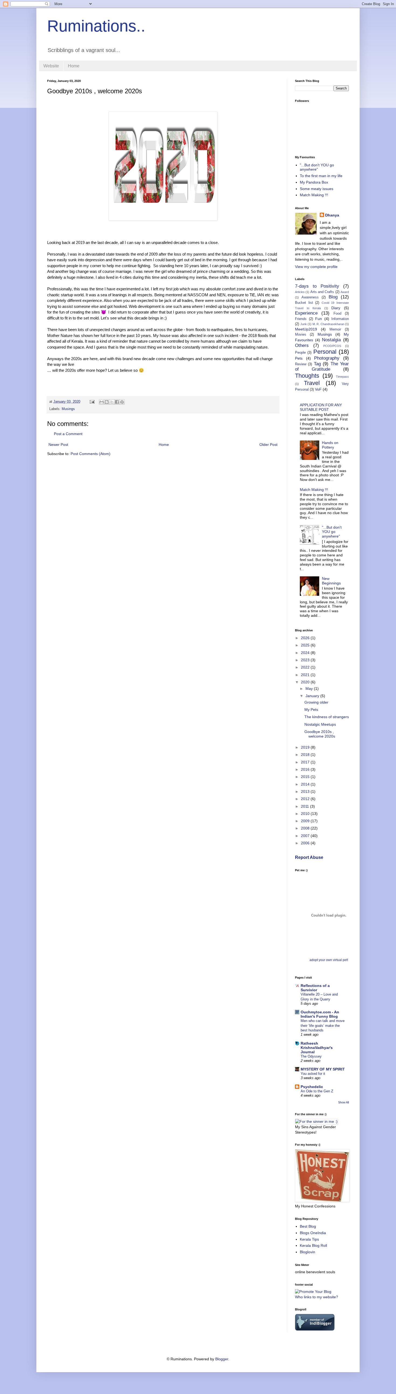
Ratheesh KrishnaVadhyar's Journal (317, 1047)
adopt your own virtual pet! (329, 960)
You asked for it (313, 1074)
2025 (306, 645)
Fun (318, 318)
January (312, 696)
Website (51, 66)
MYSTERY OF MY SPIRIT (323, 1069)
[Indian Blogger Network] (315, 1329)
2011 (305, 806)
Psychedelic (312, 1087)
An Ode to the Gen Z (317, 1091)
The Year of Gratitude (322, 366)
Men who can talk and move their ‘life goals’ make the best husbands (323, 1025)
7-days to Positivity (317, 286)
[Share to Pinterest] (122, 402)
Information (340, 319)
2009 (306, 821)
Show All (343, 1102)
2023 (306, 660)
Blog (333, 297)
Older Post (268, 444)
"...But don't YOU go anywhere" (317, 167)
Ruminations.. (96, 26)
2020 (306, 682)
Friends (301, 319)
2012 (306, 799)
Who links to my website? (316, 1297)
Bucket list (304, 303)
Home (73, 66)
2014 (306, 784)
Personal (324, 351)
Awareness (310, 297)
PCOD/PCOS (332, 345)
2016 (306, 769)
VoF (318, 389)
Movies (300, 334)
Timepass (342, 376)
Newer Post (58, 444)
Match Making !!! (314, 195)
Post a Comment (68, 434)
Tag (317, 363)
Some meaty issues (316, 189)
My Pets (311, 709)
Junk (303, 324)
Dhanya (332, 215)
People (300, 352)
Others (302, 345)
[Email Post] (92, 402)
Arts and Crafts (322, 292)
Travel (312, 383)
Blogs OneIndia (313, 1233)
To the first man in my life (321, 176)
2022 (306, 667)
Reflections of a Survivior (315, 987)
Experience (306, 313)
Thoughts (307, 375)
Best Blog (308, 1226)
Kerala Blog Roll (313, 1245)
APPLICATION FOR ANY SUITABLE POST (321, 407)
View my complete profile (316, 266)
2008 (306, 828)
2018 (306, 754)
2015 (306, 777)
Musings (68, 409)
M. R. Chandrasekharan (328, 324)
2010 (306, 813)
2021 (306, 675)
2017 (306, 762)
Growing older (316, 702)
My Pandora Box (314, 182)
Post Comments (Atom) (90, 454)
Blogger (221, 1359)
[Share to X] (111, 402)
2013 (306, 791)
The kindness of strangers (326, 717)
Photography (326, 358)
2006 (306, 843)
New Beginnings (331, 580)
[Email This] (101, 402)
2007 (306, 836)
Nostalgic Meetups (320, 724)
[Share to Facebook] (117, 402)
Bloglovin (307, 1252)
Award (345, 292)
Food (337, 313)
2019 (306, 747)
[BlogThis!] (106, 402)
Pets (299, 358)
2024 (306, 652)
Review (300, 364)
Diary (335, 308)
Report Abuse (309, 857)
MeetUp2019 (306, 329)
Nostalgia (331, 339)
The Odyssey (311, 1056)
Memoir (335, 329)
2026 (306, 638)
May (309, 688)
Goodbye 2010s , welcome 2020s (319, 733)
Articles (300, 292)
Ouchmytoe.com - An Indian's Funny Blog (320, 1014)
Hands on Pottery (330, 444)
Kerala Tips (309, 1239)
